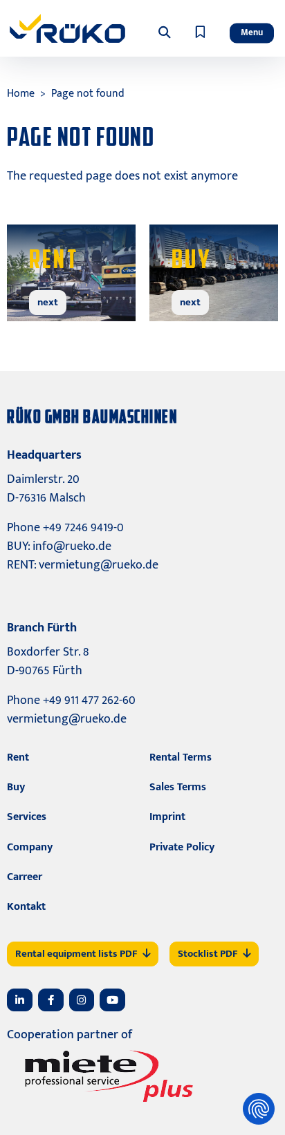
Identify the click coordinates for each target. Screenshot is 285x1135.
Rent (18, 757)
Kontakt (26, 906)
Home (21, 93)
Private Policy (181, 847)
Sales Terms (177, 787)
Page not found (88, 93)
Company (30, 847)
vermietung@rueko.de (98, 565)
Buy (16, 787)
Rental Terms (180, 757)
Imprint (167, 817)
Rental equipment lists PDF (76, 953)
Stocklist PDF (207, 953)
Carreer (24, 877)
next (47, 302)
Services (26, 817)
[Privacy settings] (259, 1109)
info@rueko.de (72, 546)
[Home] (67, 28)
